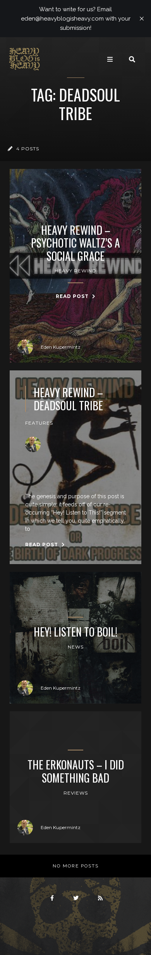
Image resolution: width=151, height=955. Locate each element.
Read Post (73, 296)
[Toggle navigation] (110, 59)
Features (39, 423)
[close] (142, 18)
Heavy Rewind (75, 271)
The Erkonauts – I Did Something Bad (75, 771)
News (76, 647)
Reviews (75, 793)
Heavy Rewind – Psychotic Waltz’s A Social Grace (75, 243)
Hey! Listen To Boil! (75, 631)
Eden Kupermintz (61, 347)
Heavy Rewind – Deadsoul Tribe (68, 399)
